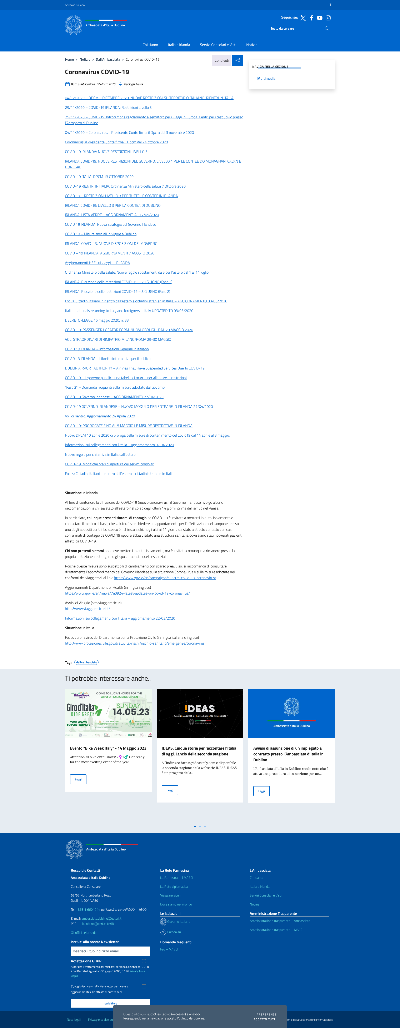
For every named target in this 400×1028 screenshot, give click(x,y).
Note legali (74, 1019)
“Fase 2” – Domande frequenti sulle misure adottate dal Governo (115, 387)
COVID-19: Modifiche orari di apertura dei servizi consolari (109, 464)
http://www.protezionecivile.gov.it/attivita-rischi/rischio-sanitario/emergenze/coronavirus (135, 643)
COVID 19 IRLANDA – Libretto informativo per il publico (107, 358)
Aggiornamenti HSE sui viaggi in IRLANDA (97, 262)
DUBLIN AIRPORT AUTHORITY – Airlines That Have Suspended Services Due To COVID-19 (135, 368)
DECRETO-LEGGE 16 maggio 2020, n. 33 (97, 320)
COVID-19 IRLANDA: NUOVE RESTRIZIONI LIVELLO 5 (106, 151)
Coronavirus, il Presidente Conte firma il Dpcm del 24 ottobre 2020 (116, 142)
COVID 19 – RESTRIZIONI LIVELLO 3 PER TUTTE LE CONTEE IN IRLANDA (121, 196)
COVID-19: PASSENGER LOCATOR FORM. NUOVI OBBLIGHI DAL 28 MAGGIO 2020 (129, 330)
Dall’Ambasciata (108, 59)
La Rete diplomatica (174, 886)
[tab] (195, 826)
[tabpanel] (108, 756)
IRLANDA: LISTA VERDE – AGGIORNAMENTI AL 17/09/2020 (112, 215)
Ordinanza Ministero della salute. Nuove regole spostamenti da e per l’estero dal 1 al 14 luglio (137, 272)
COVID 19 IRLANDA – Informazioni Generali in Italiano (107, 349)
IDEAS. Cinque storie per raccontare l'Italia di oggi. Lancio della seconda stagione (199, 751)
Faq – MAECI (169, 949)
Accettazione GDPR (86, 961)
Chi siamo (256, 877)
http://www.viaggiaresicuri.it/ (87, 608)
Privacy (134, 971)
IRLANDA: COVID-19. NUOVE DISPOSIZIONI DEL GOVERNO (111, 243)
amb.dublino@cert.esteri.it (96, 923)
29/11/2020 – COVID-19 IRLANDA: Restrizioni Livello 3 (108, 107)
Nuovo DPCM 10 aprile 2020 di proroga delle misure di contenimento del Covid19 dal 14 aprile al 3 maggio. (147, 435)
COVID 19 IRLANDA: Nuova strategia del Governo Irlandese (110, 224)
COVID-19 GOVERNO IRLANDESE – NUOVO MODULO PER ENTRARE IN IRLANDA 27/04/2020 (139, 406)
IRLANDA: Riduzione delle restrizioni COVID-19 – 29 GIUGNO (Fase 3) (118, 282)
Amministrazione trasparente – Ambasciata (280, 920)
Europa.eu (173, 931)
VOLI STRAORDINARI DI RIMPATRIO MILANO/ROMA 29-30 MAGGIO (118, 339)
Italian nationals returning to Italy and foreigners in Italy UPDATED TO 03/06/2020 (129, 310)
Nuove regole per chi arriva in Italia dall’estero (100, 454)
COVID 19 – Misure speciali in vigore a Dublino (100, 234)
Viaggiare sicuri (170, 895)
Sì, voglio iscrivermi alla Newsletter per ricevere (99, 986)
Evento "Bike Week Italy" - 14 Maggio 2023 (108, 748)
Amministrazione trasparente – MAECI (276, 929)
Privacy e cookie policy (102, 1019)
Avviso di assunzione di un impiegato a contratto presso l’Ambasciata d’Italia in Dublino (288, 754)
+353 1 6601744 (88, 909)
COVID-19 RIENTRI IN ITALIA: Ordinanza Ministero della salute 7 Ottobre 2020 (125, 186)
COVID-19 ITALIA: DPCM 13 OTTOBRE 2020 (99, 176)
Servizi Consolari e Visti (265, 895)
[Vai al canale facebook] (310, 17)
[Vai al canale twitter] (302, 17)
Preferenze (267, 1014)
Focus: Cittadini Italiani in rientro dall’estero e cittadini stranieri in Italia (119, 473)
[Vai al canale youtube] (319, 17)
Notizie (85, 59)
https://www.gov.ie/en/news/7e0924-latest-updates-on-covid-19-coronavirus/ (127, 593)
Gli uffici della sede (83, 932)
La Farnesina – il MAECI (176, 877)
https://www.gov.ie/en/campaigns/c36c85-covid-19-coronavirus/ (165, 578)
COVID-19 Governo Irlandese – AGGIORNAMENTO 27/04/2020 (114, 397)
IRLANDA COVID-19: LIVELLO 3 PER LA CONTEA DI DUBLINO (113, 205)
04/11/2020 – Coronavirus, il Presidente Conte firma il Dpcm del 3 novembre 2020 (129, 132)
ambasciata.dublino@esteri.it (101, 918)
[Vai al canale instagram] (327, 17)
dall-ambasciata (86, 661)
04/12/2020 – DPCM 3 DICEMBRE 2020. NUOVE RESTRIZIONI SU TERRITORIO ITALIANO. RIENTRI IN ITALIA (149, 98)
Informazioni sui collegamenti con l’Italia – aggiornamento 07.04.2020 (119, 445)
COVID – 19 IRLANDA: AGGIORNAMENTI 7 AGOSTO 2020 (109, 253)
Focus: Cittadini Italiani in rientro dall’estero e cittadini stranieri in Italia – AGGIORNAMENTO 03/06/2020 (146, 301)
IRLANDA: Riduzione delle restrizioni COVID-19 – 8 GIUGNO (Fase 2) (117, 291)
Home (69, 59)
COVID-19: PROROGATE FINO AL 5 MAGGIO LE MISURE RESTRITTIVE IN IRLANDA (128, 425)
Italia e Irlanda (260, 886)
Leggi (80, 779)
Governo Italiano (75, 5)
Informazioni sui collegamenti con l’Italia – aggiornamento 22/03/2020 (120, 618)
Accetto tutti (265, 1019)
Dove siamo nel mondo (176, 904)
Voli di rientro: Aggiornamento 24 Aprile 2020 (100, 416)
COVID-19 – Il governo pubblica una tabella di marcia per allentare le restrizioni (126, 378)
